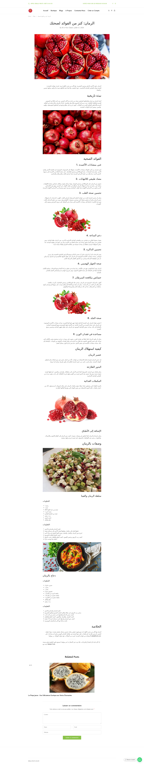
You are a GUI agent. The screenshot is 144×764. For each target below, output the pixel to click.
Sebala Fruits (51, 644)
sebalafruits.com (96, 636)
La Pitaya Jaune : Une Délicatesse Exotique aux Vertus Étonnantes (50, 695)
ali (62, 28)
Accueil (45, 11)
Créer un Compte (93, 11)
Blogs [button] (61, 11)
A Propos (69, 11)
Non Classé (69, 28)
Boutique (54, 11)
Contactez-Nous (79, 11)
